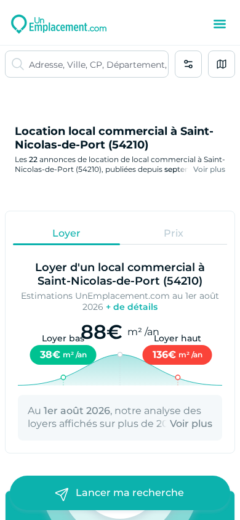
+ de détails (132, 306)
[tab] (66, 233)
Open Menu (219, 24)
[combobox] (98, 64)
